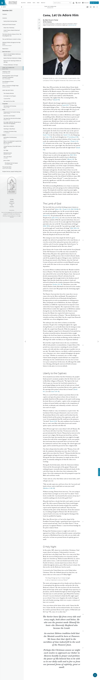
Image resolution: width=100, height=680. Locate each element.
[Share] (39, 28)
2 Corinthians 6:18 (72, 137)
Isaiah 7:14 (46, 135)
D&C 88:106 (74, 209)
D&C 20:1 (73, 155)
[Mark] (39, 23)
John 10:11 (55, 218)
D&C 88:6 (46, 226)
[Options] (97, 7)
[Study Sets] (87, 7)
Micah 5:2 (70, 159)
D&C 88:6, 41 (74, 228)
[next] (97, 341)
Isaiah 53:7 (46, 215)
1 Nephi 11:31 (66, 209)
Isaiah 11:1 (67, 135)
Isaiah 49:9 (53, 421)
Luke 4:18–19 (55, 391)
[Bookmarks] (90, 7)
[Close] (39, 20)
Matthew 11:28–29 (48, 488)
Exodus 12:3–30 (57, 284)
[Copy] (39, 26)
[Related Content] (93, 7)
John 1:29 (58, 209)
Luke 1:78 (48, 137)
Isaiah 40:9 (65, 105)
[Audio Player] (95, 675)
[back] (2, 7)
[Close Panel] (21, 7)
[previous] (25, 341)
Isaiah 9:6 (56, 100)
